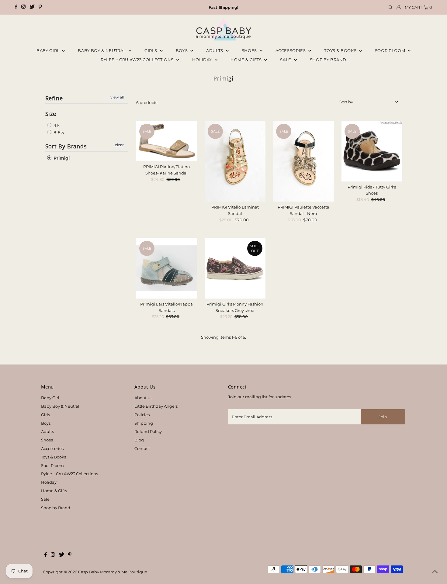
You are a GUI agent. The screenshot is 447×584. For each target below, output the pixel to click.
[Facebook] (16, 7)
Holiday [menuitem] (202, 59)
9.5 (56, 125)
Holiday (49, 482)
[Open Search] (390, 7)
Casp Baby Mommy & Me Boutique (112, 571)
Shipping (143, 423)
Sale (286, 59)
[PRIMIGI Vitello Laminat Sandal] (235, 161)
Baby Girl (48, 50)
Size (51, 113)
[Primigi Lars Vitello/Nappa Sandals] (166, 268)
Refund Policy (148, 431)
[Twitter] (32, 7)
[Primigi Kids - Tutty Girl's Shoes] (371, 151)
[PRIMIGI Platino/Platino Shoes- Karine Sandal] (166, 141)
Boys (182, 50)
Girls (151, 50)
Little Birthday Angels (156, 406)
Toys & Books (340, 50)
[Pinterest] (40, 7)
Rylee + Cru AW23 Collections (69, 473)
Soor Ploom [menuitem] (390, 50)
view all (117, 97)
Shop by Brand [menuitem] (328, 59)
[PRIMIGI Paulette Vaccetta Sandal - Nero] (303, 161)
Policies (142, 414)
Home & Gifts (246, 59)
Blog (139, 439)
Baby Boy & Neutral (102, 50)
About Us (143, 397)
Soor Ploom (52, 465)
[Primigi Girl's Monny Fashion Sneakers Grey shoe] (235, 268)
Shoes (250, 50)
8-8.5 (58, 132)
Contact (142, 448)
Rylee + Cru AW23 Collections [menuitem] (138, 59)
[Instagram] (23, 7)
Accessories (291, 50)
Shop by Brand (55, 507)
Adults (215, 50)
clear (119, 145)
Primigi (61, 158)
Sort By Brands (66, 146)
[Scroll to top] (435, 572)
